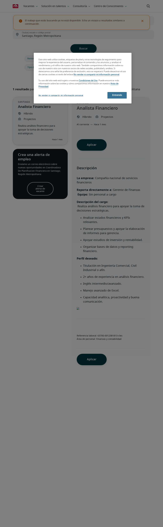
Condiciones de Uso (88, 81)
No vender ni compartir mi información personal (96, 75)
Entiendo (117, 95)
